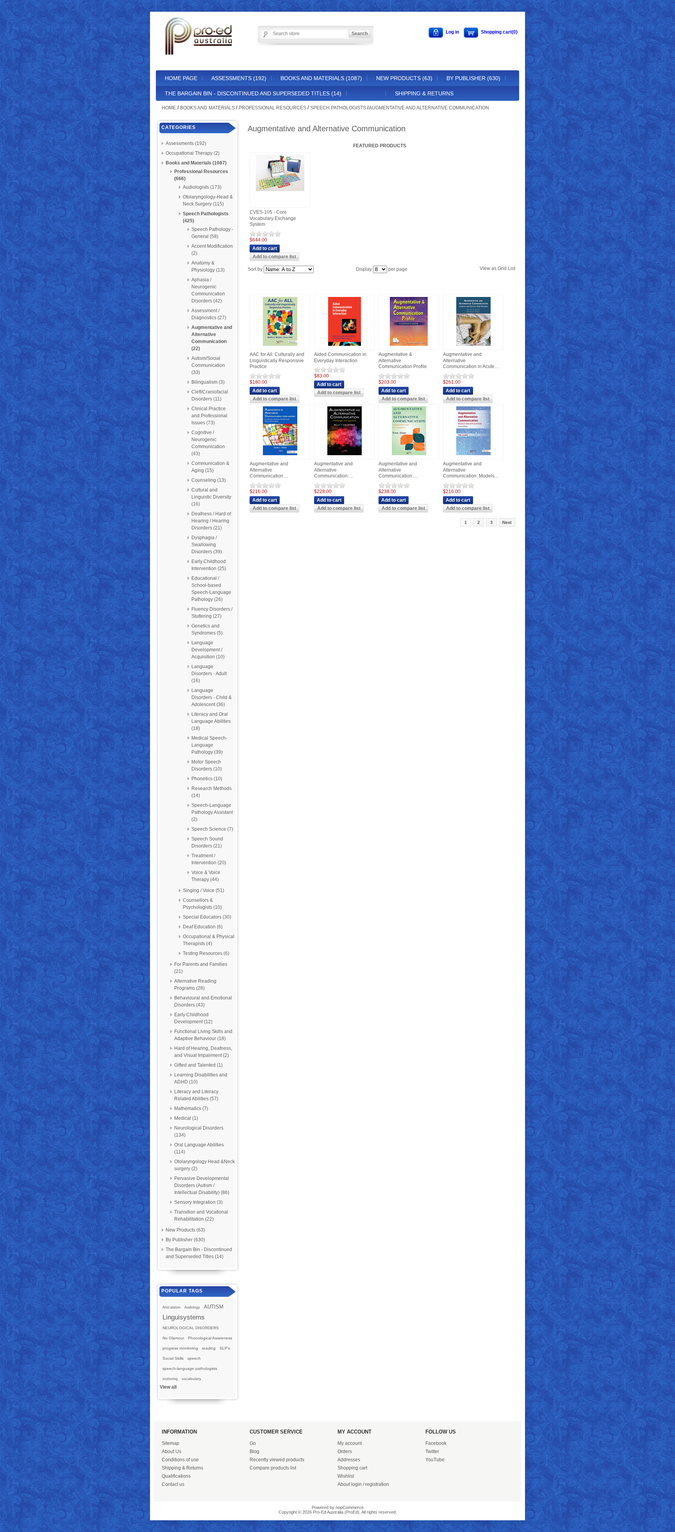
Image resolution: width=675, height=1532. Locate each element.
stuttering (170, 1379)
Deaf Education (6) (203, 927)
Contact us (173, 1484)
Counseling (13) (208, 480)
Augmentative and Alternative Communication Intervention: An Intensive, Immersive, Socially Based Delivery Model (277, 470)
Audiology (192, 1307)
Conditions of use (180, 1459)
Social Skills (173, 1358)
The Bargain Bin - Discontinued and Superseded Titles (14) (253, 93)
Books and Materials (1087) (321, 78)
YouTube (435, 1459)
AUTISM (213, 1307)
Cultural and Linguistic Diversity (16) (211, 497)
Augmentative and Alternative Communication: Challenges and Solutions (341, 470)
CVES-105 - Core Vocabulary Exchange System (273, 218)
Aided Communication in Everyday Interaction (340, 357)
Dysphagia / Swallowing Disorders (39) (206, 544)
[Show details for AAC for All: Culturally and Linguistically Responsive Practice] (280, 346)
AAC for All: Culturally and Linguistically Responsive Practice (277, 360)
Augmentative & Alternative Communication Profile (403, 360)
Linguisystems (183, 1317)
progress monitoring (180, 1348)
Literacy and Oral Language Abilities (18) (211, 721)
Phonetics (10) (206, 778)
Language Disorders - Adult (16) (209, 673)
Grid (502, 268)
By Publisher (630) (473, 78)
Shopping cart (352, 1468)
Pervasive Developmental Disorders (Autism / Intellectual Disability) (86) (201, 1185)
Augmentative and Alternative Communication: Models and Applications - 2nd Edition (469, 470)
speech (194, 1358)
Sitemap (170, 1443)
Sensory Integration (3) (198, 1202)
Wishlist (346, 1476)
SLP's (225, 1348)
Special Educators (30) (207, 917)
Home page (181, 78)
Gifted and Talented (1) (198, 1065)
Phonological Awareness (210, 1338)
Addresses (349, 1459)
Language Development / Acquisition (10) (208, 650)
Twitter (432, 1451)
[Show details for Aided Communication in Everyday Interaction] (344, 346)
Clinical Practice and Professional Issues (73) (209, 415)
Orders (345, 1451)
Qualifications (176, 1476)
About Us (171, 1451)
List (511, 268)
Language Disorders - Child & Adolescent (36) (211, 697)
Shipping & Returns (424, 93)
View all (168, 1387)
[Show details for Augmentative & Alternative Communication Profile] (409, 346)
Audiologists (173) (202, 187)
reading (209, 1348)
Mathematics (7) (191, 1108)
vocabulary (191, 1378)
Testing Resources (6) (206, 953)
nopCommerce (350, 1507)
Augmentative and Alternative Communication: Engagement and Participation (398, 470)
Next (507, 522)
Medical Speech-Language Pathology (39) (209, 745)
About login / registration (363, 1484)
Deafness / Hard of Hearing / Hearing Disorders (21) (211, 521)
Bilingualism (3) (208, 382)
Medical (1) (186, 1118)
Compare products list (273, 1468)
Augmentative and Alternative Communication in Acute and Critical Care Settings (470, 361)
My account (350, 1443)
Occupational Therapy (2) (193, 153)
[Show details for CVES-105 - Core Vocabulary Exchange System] (280, 191)
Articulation (171, 1307)
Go (253, 1443)
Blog (254, 1451)
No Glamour (173, 1338)
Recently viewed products (277, 1459)
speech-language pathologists (189, 1368)
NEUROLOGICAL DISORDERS (190, 1328)
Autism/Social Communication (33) (208, 365)
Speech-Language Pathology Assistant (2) (212, 812)
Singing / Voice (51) (203, 890)
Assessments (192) (238, 78)
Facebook (435, 1443)
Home (169, 108)
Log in (452, 32)
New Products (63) (404, 78)
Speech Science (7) (212, 829)
